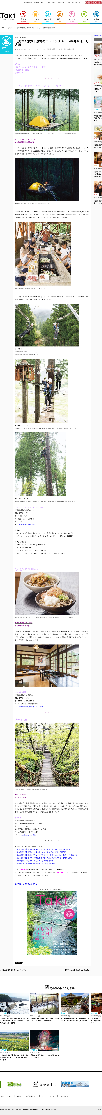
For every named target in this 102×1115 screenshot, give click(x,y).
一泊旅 (64, 49)
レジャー (44, 49)
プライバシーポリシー (48, 1096)
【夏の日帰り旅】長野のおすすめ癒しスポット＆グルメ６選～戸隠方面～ (41, 852)
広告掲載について (31, 1096)
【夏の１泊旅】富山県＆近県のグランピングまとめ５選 (35, 863)
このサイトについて (6, 1096)
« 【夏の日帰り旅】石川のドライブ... (13, 970)
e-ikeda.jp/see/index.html (27, 835)
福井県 (53, 49)
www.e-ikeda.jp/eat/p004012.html (31, 706)
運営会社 (19, 1096)
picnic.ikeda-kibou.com (27, 524)
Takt (22, 49)
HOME (2, 28)
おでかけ (10, 28)
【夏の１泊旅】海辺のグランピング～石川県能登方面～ (35, 861)
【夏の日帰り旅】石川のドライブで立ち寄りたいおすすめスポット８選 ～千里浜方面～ (47, 855)
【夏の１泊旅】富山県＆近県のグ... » (77, 970)
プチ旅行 (69, 49)
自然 (25, 49)
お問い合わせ (64, 1096)
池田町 (49, 49)
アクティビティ (36, 49)
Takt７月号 (59, 49)
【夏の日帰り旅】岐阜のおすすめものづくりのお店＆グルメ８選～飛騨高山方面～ (44, 858)
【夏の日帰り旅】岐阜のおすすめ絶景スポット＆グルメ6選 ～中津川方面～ (42, 849)
